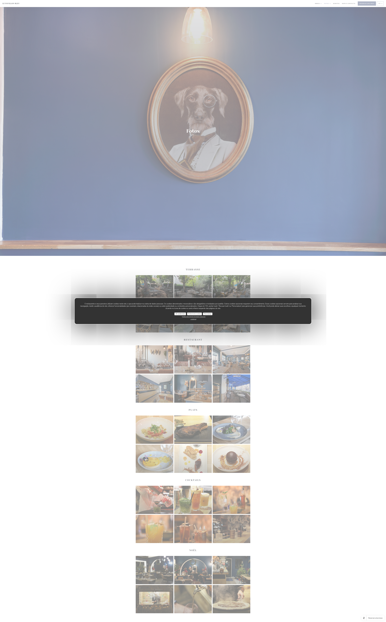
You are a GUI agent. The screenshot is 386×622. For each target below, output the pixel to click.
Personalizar (207, 314)
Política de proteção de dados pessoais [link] (193, 317)
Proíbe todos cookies (194, 314)
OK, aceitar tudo (180, 314)
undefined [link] (193, 319)
